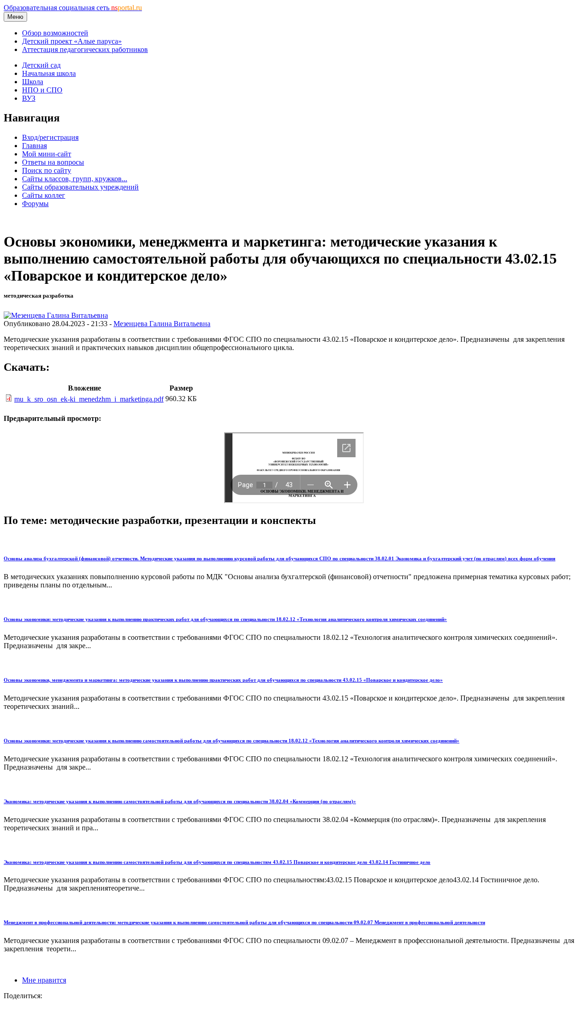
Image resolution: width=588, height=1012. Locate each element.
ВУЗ (28, 98)
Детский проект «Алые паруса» (72, 41)
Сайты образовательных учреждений (80, 187)
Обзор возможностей (55, 33)
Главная (34, 146)
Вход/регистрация (50, 137)
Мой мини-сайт (46, 154)
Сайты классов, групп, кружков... (74, 179)
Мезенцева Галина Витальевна (161, 324)
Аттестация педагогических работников (85, 49)
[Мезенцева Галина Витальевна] (56, 315)
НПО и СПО (42, 90)
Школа (32, 82)
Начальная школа (49, 73)
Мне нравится (44, 980)
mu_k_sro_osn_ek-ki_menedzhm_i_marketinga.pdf (89, 399)
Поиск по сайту (46, 170)
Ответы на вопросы (53, 162)
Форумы (35, 203)
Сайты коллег (43, 195)
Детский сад (41, 65)
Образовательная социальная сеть (73, 8)
